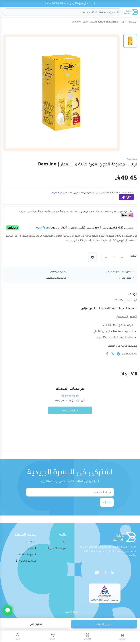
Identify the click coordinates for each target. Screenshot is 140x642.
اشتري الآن (36, 624)
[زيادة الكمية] (106, 257)
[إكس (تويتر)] (112, 572)
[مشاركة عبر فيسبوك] (107, 354)
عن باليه (31, 541)
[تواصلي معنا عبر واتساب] (7, 610)
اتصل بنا (31, 548)
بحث (64, 541)
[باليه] (131, 12)
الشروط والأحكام (27, 554)
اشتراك (106, 502)
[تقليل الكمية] (122, 257)
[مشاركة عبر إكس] (113, 354)
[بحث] (118, 12)
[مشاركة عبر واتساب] (118, 354)
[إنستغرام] (104, 572)
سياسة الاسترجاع (56, 548)
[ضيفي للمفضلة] (92, 257)
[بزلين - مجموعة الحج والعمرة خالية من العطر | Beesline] (130, 41)
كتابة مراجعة (70, 410)
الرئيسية (133, 22)
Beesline (132, 159)
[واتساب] (97, 572)
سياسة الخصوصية (26, 561)
